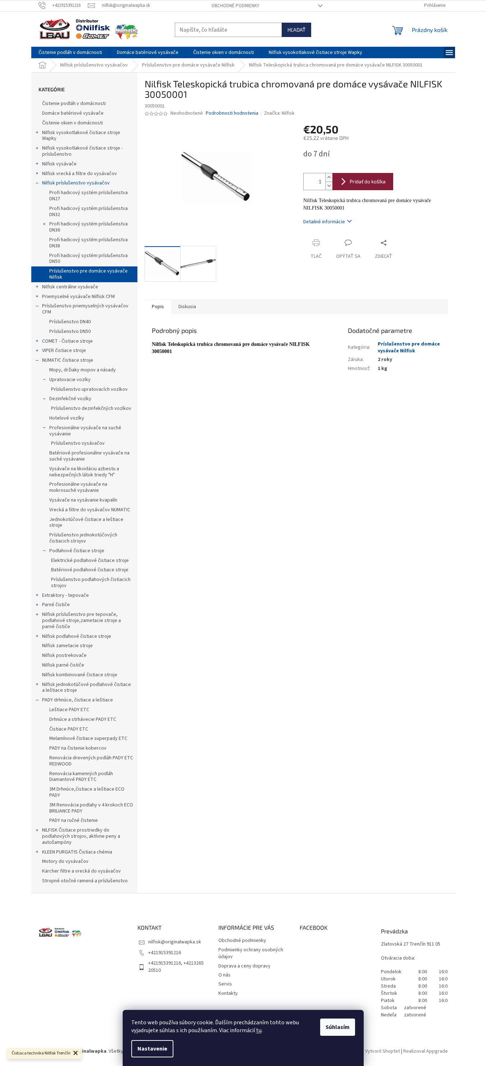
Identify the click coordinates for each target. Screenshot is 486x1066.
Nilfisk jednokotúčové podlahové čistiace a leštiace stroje (86, 687)
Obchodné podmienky (235, 6)
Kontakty (228, 993)
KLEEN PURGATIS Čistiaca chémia (77, 852)
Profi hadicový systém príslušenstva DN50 (88, 258)
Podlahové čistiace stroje (76, 550)
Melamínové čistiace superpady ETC (88, 738)
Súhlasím (338, 1027)
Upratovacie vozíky (70, 379)
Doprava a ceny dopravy (244, 966)
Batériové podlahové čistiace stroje (89, 569)
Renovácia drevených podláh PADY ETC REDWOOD (91, 761)
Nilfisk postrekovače (64, 655)
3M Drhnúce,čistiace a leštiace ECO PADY (86, 792)
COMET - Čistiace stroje (67, 341)
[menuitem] (70, 52)
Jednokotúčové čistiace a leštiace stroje (86, 522)
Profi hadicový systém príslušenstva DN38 (88, 243)
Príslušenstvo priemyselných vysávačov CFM (85, 309)
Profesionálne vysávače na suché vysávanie (85, 431)
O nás (224, 975)
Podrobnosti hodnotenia (232, 113)
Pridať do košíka (368, 181)
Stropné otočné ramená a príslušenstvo (85, 880)
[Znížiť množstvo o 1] (328, 186)
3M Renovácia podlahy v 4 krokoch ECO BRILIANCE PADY (91, 808)
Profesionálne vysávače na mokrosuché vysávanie (78, 487)
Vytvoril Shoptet (382, 1051)
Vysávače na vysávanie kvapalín (83, 500)
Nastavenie (152, 1049)
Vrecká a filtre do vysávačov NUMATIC (89, 509)
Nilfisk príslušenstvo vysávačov (76, 183)
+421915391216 (164, 952)
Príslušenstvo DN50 (70, 331)
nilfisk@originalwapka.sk (174, 942)
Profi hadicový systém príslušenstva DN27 (88, 195)
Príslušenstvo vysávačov (78, 443)
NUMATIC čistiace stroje (67, 360)
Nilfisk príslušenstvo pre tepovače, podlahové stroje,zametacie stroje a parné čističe (81, 620)
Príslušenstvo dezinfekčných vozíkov (91, 408)
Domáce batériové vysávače (73, 113)
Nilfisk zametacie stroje (67, 645)
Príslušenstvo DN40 (70, 321)
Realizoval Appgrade (425, 1051)
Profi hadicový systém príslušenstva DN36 (88, 227)
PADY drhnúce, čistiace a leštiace (77, 700)
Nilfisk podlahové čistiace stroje (76, 636)
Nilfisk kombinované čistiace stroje (79, 674)
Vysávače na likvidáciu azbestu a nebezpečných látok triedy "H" (84, 472)
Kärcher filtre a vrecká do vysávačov (81, 871)
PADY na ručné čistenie (73, 820)
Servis (225, 984)
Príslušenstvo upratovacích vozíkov (89, 389)
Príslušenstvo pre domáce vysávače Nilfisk (88, 274)
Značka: (279, 113)
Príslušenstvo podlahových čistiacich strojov (91, 582)
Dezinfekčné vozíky (70, 398)
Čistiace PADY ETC (68, 729)
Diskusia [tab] (187, 306)
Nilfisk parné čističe (63, 665)
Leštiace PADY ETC (69, 709)
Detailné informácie (324, 221)
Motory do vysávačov (65, 861)
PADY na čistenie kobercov (77, 748)
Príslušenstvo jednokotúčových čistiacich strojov (83, 538)
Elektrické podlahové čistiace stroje (90, 560)
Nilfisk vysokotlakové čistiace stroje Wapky (81, 135)
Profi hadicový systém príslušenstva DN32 (88, 211)
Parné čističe (56, 604)
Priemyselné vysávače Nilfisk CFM (78, 296)
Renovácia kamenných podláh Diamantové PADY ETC (81, 776)
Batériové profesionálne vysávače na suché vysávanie (89, 456)
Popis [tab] (158, 306)
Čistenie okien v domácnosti (72, 123)
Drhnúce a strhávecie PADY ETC (82, 719)
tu (259, 1030)
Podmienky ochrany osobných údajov (250, 953)
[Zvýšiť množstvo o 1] (328, 177)
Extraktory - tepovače (65, 595)
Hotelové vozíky (66, 418)
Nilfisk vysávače (59, 164)
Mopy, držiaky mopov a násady (82, 370)
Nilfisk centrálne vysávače (70, 286)
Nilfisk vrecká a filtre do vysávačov (79, 173)
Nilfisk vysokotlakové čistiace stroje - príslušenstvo (82, 151)
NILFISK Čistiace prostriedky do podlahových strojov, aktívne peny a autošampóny (81, 836)
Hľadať (296, 30)
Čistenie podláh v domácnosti (74, 103)
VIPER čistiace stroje (64, 350)
